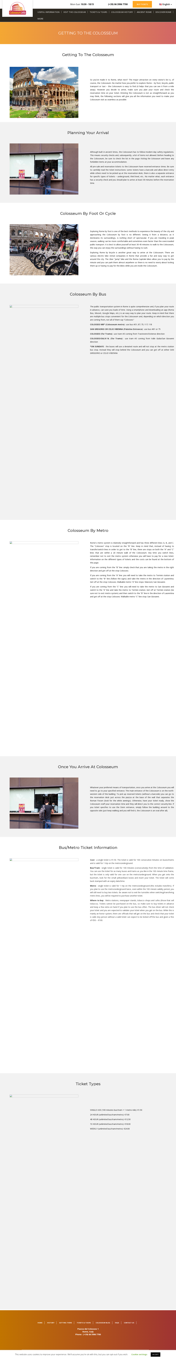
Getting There (65, 1323)
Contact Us (129, 1323)
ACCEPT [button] (155, 1354)
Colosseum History (122, 12)
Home (40, 1323)
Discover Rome (163, 12)
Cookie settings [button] (139, 1354)
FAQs (117, 1323)
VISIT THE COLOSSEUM (74, 12)
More (40, 18)
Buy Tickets (142, 4)
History (50, 1323)
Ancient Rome (144, 12)
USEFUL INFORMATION (49, 12)
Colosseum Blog (103, 1323)
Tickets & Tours (98, 12)
